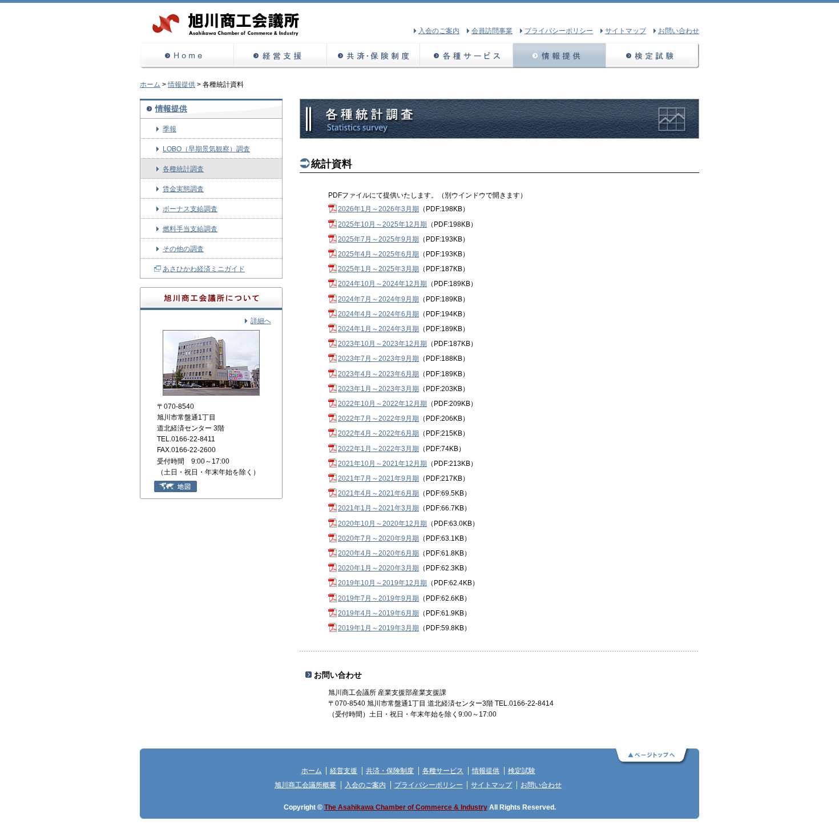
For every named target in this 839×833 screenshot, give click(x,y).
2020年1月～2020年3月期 (378, 568)
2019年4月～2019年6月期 (378, 613)
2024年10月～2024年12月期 (382, 284)
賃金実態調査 (183, 189)
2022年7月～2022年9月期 (378, 418)
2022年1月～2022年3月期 (378, 449)
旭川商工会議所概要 (305, 785)
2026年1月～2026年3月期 (378, 209)
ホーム (187, 56)
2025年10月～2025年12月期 (382, 224)
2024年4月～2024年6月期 (378, 314)
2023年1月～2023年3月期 (378, 389)
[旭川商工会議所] (226, 35)
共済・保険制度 (373, 56)
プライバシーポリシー (428, 785)
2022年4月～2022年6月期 (378, 433)
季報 (169, 129)
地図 (175, 486)
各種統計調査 (183, 169)
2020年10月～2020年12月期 (382, 524)
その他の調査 (183, 249)
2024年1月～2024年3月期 (378, 329)
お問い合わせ (541, 785)
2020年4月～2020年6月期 (378, 553)
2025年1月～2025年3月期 (378, 269)
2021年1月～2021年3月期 (378, 508)
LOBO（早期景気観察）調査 (206, 149)
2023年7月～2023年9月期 (378, 359)
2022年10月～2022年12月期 (382, 404)
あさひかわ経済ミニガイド (204, 269)
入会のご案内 (365, 785)
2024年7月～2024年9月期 (378, 299)
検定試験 (652, 56)
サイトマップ (491, 785)
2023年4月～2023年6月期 (378, 374)
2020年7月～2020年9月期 (378, 538)
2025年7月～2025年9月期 (378, 239)
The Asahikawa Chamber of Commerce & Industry (405, 807)
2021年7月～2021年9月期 (378, 478)
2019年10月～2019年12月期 (382, 583)
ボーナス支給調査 (190, 209)
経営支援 (280, 56)
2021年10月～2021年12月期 (382, 464)
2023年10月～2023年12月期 (382, 344)
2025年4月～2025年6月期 (378, 254)
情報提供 (559, 56)
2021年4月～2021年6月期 (378, 493)
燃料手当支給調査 (190, 229)
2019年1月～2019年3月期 (378, 628)
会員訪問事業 (492, 31)
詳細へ (261, 321)
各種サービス (466, 56)
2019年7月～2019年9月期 (378, 598)
